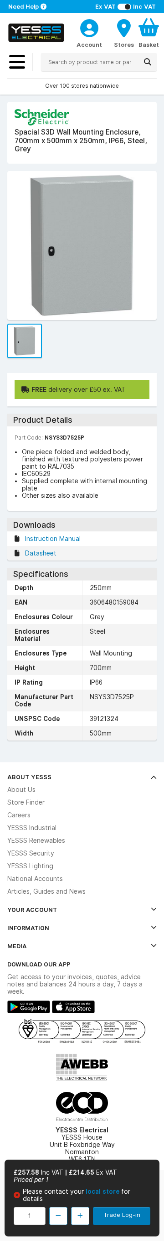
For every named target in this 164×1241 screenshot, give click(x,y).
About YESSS (29, 777)
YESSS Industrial (31, 827)
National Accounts (35, 878)
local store (103, 1191)
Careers (19, 815)
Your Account (32, 909)
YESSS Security (30, 853)
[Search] (147, 62)
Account (89, 44)
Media (17, 946)
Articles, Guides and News (46, 891)
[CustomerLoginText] (89, 26)
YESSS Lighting (30, 866)
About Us (21, 789)
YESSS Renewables (36, 840)
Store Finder (26, 802)
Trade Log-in (121, 1214)
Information (28, 927)
